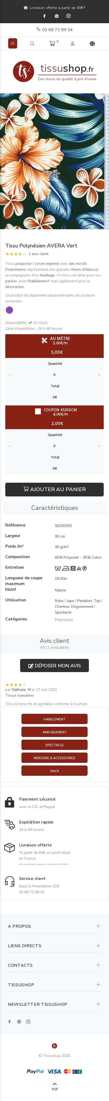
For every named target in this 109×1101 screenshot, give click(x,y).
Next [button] (104, 161)
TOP (55, 1089)
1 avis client (38, 253)
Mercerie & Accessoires (54, 758)
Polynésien (64, 619)
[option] (54, 161)
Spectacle (55, 745)
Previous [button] (5, 161)
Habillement (55, 719)
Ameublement (55, 732)
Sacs (54, 771)
